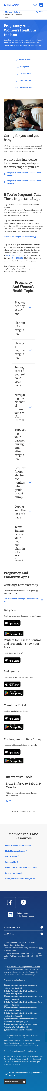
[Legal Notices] (41, 934)
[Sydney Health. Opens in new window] (10, 914)
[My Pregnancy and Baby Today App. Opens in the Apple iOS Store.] (12, 752)
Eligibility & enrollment (15, 851)
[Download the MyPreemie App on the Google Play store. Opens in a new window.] (14, 693)
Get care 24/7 (11, 856)
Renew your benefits (14, 873)
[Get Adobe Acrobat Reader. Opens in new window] (23, 902)
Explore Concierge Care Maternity (19, 236)
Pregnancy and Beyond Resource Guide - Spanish (24, 181)
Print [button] (41, 12)
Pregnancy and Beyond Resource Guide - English (24, 173)
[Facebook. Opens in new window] (10, 902)
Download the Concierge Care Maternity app (21, 599)
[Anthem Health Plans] (41, 927)
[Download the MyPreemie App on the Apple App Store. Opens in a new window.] (12, 684)
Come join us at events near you (19, 878)
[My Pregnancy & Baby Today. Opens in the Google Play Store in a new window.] (14, 760)
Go (7, 801)
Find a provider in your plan (17, 845)
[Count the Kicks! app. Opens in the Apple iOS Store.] (12, 718)
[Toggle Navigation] (41, 5)
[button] (23, 308)
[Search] (31, 4)
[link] (11, 4)
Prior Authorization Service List (19, 1030)
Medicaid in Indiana (12, 12)
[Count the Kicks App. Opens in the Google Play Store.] (14, 727)
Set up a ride (10, 862)
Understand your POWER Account (20, 867)
